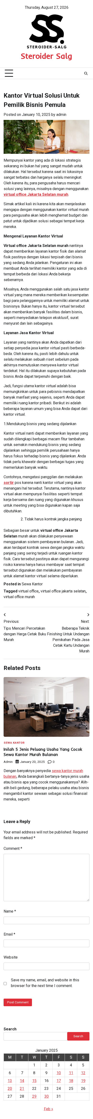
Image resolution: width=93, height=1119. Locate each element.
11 (71, 1073)
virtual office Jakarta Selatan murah (36, 194)
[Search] (85, 73)
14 (22, 1080)
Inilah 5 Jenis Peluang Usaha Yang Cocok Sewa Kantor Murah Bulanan (43, 752)
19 (83, 1080)
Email (9, 934)
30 (46, 1096)
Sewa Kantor (32, 584)
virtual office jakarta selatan (63, 591)
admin (61, 114)
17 (59, 1080)
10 (59, 1073)
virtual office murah (19, 597)
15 (34, 1080)
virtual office (28, 591)
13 (10, 1080)
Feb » (48, 1109)
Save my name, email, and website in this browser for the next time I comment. (45, 983)
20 (10, 1088)
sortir (9, 482)
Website (11, 957)
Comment (13, 848)
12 (83, 1073)
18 (71, 1080)
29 (34, 1096)
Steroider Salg (46, 56)
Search (10, 1029)
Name (10, 911)
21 (22, 1088)
